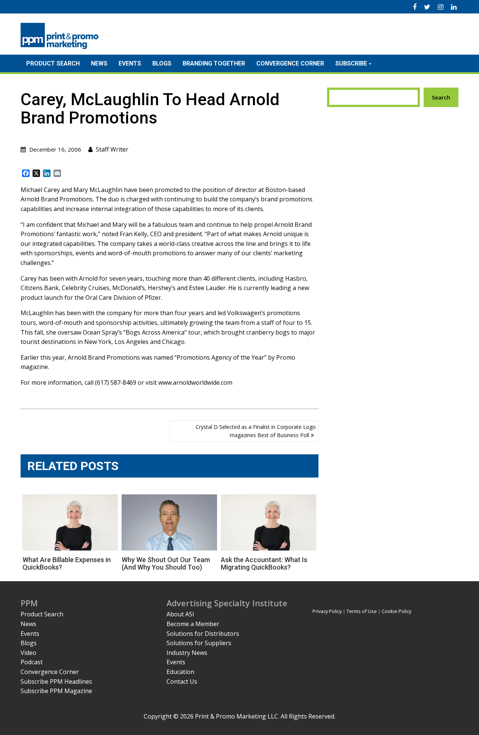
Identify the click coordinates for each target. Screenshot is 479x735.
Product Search (53, 63)
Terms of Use (362, 611)
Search (441, 97)
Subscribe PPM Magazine (56, 691)
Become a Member (193, 624)
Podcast (32, 662)
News (99, 63)
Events (130, 63)
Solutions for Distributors (203, 633)
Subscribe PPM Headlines (56, 681)
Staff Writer (112, 149)
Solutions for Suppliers (199, 643)
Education (180, 672)
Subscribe (351, 63)
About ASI (180, 614)
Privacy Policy (327, 611)
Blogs (161, 63)
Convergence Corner (290, 63)
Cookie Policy (396, 611)
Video (28, 653)
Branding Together (214, 63)
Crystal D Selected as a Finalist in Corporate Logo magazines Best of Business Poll (256, 431)
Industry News (187, 653)
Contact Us (182, 681)
